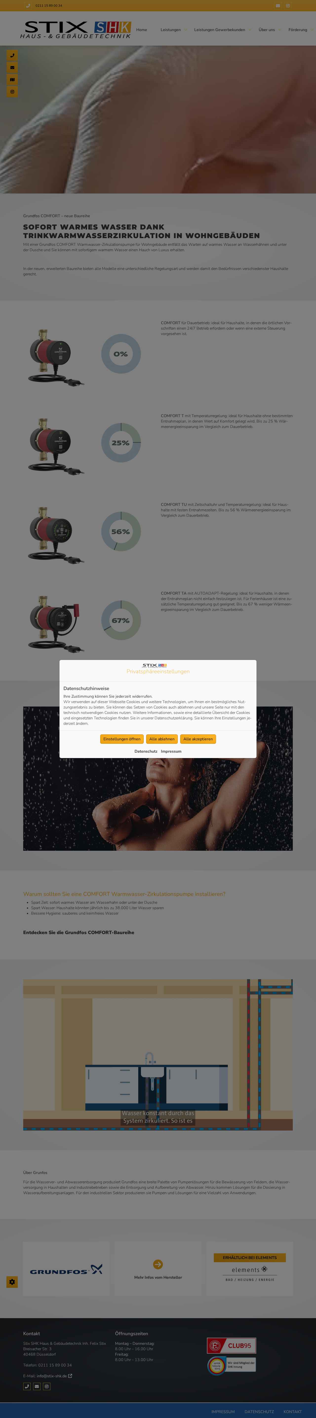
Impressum (171, 751)
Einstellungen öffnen (121, 739)
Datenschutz (146, 751)
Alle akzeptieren (198, 739)
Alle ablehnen (162, 739)
